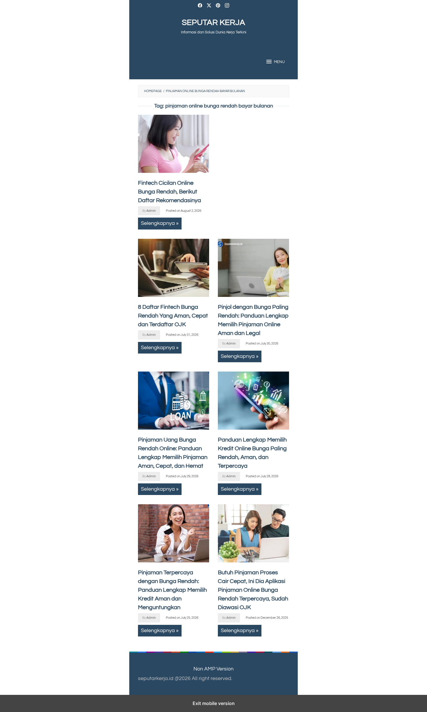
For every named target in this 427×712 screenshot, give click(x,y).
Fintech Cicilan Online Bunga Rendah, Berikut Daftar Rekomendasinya (169, 191)
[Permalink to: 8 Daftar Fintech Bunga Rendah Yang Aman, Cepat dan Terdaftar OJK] (173, 268)
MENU (279, 62)
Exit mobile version (214, 703)
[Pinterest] (218, 6)
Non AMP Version (213, 669)
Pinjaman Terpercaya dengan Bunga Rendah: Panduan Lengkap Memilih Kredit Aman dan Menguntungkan (172, 590)
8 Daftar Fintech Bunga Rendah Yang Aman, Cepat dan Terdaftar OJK (173, 315)
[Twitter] (209, 6)
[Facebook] (199, 6)
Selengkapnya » (160, 223)
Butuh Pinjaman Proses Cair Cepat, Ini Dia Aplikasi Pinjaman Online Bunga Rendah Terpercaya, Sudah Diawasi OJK (253, 590)
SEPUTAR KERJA (213, 22)
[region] (253, 161)
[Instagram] (227, 6)
